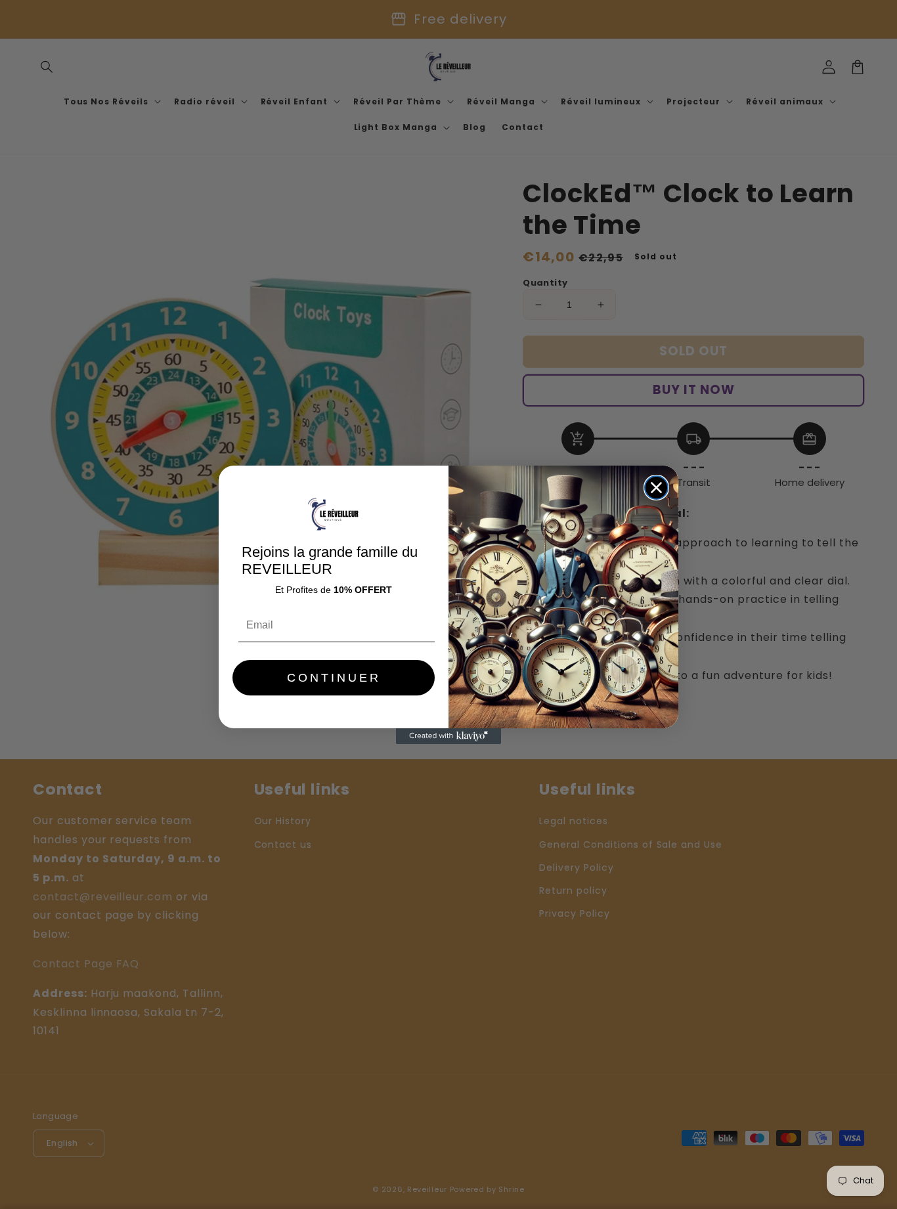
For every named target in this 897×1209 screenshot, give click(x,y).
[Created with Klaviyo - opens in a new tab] (448, 736)
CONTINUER (334, 677)
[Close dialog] (656, 487)
